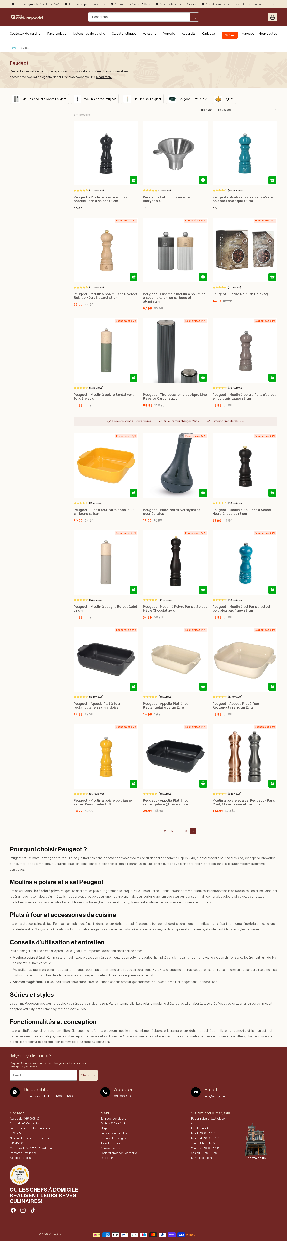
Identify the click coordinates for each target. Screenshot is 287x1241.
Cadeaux (208, 33)
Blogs (104, 1128)
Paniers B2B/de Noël (113, 1123)
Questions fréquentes (114, 1133)
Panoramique (57, 33)
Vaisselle (150, 33)
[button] (272, 17)
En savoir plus (256, 1158)
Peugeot (24, 47)
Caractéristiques (124, 33)
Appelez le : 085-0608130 (24, 1118)
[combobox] (143, 17)
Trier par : (207, 109)
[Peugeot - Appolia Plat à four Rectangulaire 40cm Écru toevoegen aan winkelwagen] (272, 687)
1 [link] (158, 831)
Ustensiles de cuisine (89, 33)
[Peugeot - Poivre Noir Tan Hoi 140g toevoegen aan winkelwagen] (272, 277)
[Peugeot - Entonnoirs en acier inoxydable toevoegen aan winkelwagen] (203, 180)
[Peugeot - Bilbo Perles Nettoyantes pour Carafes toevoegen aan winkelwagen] (203, 493)
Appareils (189, 33)
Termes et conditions (113, 1118)
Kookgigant (56, 1234)
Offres (230, 35)
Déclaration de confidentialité (119, 1153)
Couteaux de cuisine (25, 33)
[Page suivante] (193, 831)
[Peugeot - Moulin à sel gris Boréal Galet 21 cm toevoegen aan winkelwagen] (133, 590)
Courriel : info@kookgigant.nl (27, 1123)
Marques (248, 33)
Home (13, 47)
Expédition (107, 1158)
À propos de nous (20, 1158)
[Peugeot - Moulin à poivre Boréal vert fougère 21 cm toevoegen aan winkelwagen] (133, 378)
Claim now (88, 1075)
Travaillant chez (110, 1143)
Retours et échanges (113, 1138)
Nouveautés (267, 33)
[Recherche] (194, 17)
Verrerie (169, 33)
